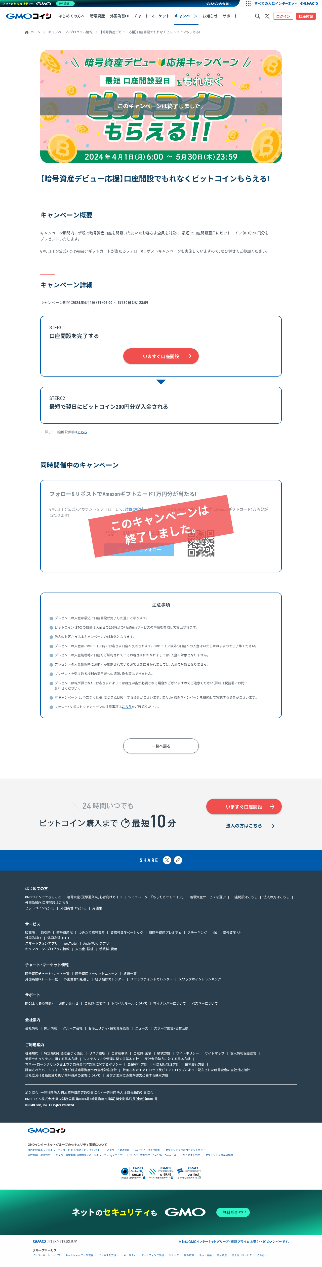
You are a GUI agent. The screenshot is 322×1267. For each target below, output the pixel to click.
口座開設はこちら (244, 897)
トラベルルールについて (129, 1003)
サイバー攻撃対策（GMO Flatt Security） (153, 1155)
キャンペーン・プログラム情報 (70, 32)
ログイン (283, 16)
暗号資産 (222, 1255)
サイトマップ (214, 1053)
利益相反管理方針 (166, 1064)
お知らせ (210, 16)
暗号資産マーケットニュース (96, 974)
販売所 (30, 933)
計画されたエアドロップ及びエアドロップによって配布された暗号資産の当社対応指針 (186, 1070)
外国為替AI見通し (76, 979)
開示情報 (50, 1028)
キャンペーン (186, 16)
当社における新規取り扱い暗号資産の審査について (62, 1075)
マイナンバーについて (169, 1003)
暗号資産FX (64, 933)
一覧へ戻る (161, 746)
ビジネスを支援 (107, 1255)
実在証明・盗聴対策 (39, 1155)
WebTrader (70, 943)
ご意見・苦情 (142, 1053)
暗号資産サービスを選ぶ (208, 897)
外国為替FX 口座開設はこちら (46, 903)
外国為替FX (33, 938)
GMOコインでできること (43, 897)
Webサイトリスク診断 (147, 1150)
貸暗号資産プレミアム (165, 933)
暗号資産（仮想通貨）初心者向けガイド (94, 897)
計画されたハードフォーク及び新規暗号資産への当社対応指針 (71, 1070)
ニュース (141, 1028)
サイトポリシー (187, 1053)
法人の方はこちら (244, 825)
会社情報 (31, 1028)
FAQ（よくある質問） (39, 1003)
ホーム (35, 32)
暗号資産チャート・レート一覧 (47, 974)
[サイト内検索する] (257, 16)
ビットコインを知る (40, 908)
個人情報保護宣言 (243, 1053)
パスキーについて (205, 1003)
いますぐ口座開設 (161, 356)
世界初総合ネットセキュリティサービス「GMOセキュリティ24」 (65, 1150)
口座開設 (306, 16)
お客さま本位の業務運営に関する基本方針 (137, 1075)
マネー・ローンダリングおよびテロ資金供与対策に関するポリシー (73, 1064)
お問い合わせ (68, 1003)
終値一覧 (130, 974)
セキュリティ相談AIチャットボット (186, 1150)
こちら (82, 432)
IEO (215, 933)
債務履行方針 (195, 1064)
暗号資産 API (232, 933)
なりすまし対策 (191, 1155)
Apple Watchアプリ (96, 943)
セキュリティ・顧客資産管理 (108, 1028)
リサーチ (174, 1255)
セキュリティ (128, 1255)
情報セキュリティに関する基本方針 (51, 1059)
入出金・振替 (84, 949)
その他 (261, 1255)
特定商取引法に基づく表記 (63, 1053)
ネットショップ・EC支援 (79, 1255)
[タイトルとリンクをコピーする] (178, 860)
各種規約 (31, 1053)
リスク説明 (97, 1053)
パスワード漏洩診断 (118, 1150)
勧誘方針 (163, 1053)
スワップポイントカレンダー (151, 979)
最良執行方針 (137, 1064)
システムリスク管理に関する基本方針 (111, 1059)
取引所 (46, 933)
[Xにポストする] (167, 860)
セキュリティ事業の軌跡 (219, 1155)
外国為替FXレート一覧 (41, 979)
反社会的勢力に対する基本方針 (167, 1059)
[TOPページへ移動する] (28, 16)
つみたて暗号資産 (91, 933)
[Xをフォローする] (267, 16)
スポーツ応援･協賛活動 (171, 1028)
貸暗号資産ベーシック (126, 933)
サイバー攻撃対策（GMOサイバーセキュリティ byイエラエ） (90, 1155)
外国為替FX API (58, 938)
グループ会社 (73, 1028)
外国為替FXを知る (73, 908)
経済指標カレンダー (110, 979)
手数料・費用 (108, 949)
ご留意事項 (119, 1053)
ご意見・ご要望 (95, 1003)
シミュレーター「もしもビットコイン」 (156, 897)
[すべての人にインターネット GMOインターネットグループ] (287, 3)
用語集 (97, 908)
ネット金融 (205, 1255)
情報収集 (189, 1255)
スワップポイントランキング (200, 979)
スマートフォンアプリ (41, 943)
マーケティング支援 (152, 1255)
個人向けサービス (242, 1255)
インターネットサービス (46, 1255)
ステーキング (197, 933)
